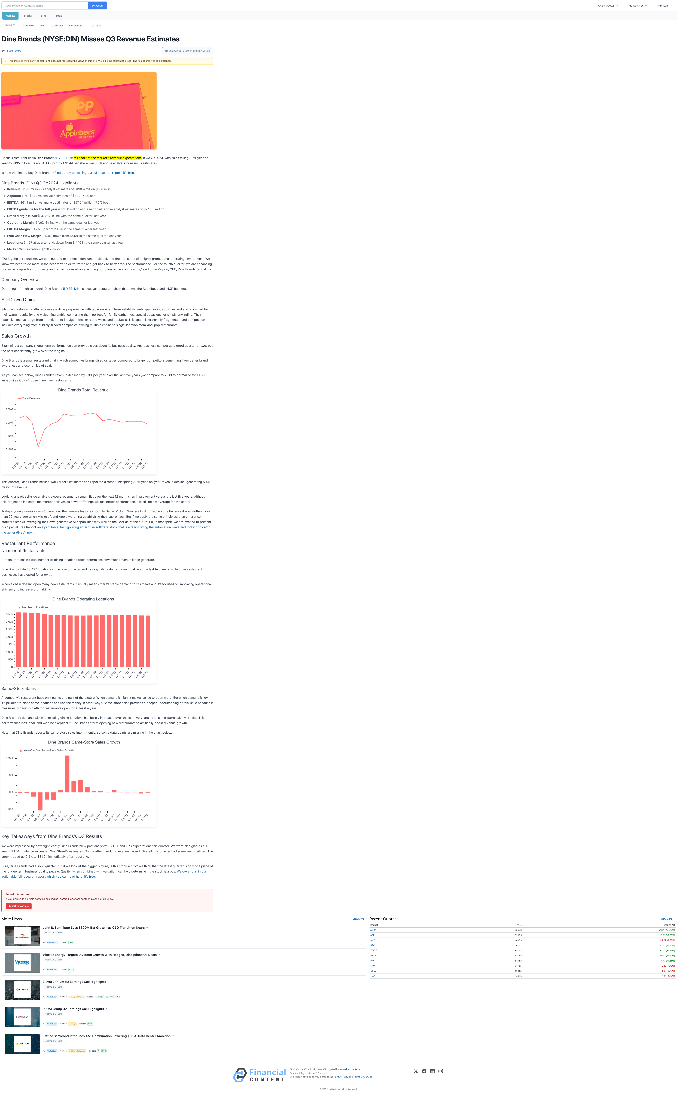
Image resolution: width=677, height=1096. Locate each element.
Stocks (28, 15)
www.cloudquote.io (349, 1069)
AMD (372, 940)
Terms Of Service (362, 1076)
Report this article (18, 906)
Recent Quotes (605, 5)
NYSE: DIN (64, 158)
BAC (372, 945)
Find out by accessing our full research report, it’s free (94, 172)
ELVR (117, 997)
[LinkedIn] (432, 1075)
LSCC (103, 1051)
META (373, 955)
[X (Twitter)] (415, 1075)
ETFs (44, 15)
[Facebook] (424, 1075)
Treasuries (95, 25)
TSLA (372, 975)
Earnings (72, 997)
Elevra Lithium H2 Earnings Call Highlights (76, 982)
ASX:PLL (99, 997)
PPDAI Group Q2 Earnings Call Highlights (75, 1009)
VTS (71, 970)
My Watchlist (636, 5)
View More (358, 918)
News (42, 25)
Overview (28, 25)
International (76, 25)
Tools (59, 15)
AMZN (373, 929)
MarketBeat (52, 943)
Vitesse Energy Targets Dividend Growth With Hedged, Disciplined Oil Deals (101, 955)
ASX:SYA (109, 997)
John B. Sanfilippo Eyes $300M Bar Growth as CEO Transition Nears (95, 927)
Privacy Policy (341, 1076)
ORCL (373, 970)
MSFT (373, 960)
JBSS (71, 943)
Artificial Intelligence (77, 1051)
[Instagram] (440, 1075)
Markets (10, 15)
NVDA (373, 965)
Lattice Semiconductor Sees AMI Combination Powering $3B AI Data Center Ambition (108, 1036)
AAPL (373, 934)
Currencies (57, 25)
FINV (90, 1024)
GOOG (373, 950)
